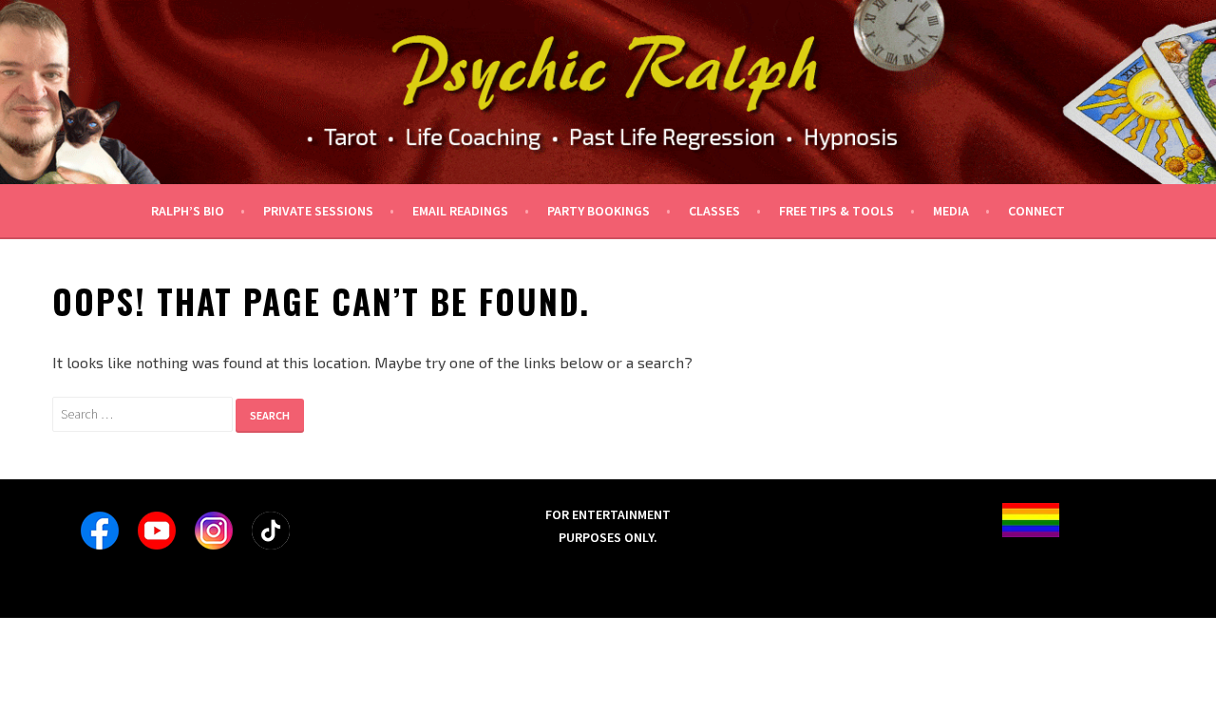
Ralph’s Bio (187, 210)
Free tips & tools (836, 210)
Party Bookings (598, 210)
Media (951, 210)
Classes (714, 210)
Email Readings (460, 210)
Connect (1036, 210)
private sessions (318, 210)
